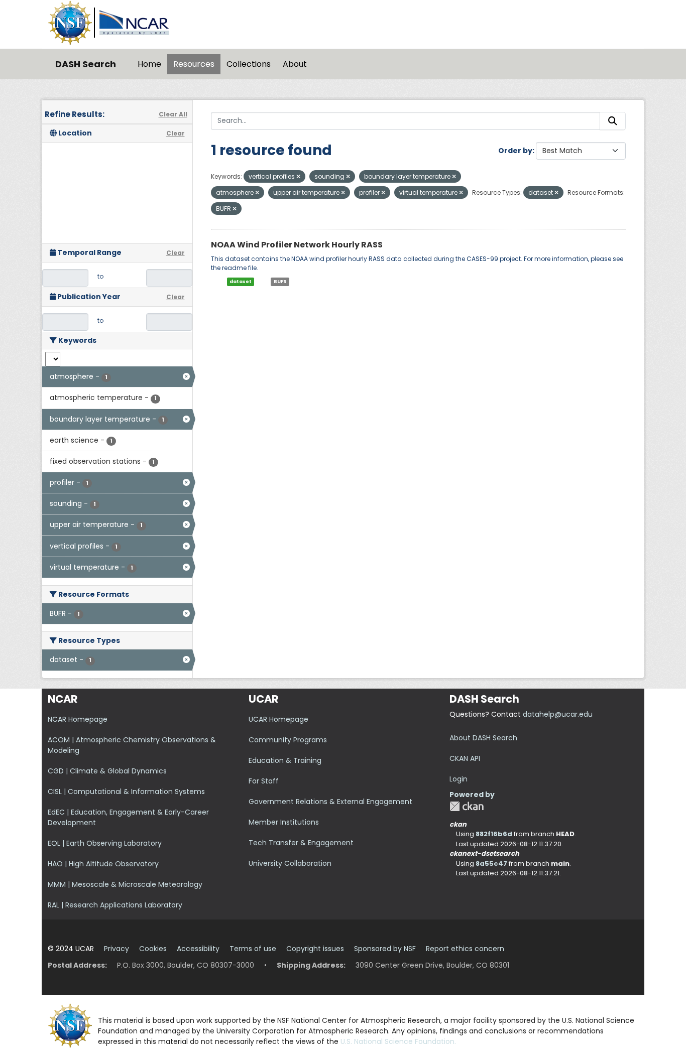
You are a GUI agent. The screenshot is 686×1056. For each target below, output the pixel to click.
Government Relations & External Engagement (330, 802)
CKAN (466, 806)
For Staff (264, 781)
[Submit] (613, 121)
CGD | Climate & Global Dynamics (107, 771)
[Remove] (298, 177)
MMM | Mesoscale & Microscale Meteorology (125, 884)
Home (149, 64)
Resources (193, 64)
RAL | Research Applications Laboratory (115, 905)
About (295, 64)
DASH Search (85, 64)
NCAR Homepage (77, 719)
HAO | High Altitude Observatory (103, 864)
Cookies (153, 949)
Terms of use (253, 949)
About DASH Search (483, 738)
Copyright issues (315, 949)
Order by (515, 151)
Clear (175, 133)
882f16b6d (494, 834)
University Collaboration (290, 863)
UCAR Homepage (278, 719)
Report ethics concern (465, 949)
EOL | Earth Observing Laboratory (105, 843)
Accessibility (198, 949)
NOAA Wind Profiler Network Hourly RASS (297, 244)
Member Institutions (284, 822)
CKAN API (464, 758)
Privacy (116, 949)
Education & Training (285, 760)
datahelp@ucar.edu (558, 714)
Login (458, 779)
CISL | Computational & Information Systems (126, 791)
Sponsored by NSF (385, 949)
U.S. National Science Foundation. (398, 1041)
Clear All (173, 114)
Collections (248, 64)
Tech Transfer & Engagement (301, 843)
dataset (241, 282)
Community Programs (288, 740)
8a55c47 (491, 863)
